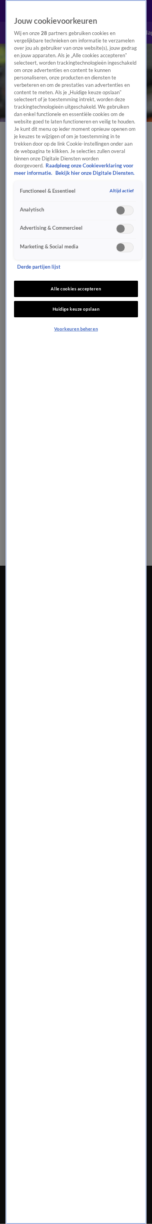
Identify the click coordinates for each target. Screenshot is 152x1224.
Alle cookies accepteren (76, 288)
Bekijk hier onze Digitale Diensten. (94, 173)
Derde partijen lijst (38, 267)
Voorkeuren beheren (76, 328)
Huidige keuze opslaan (76, 308)
